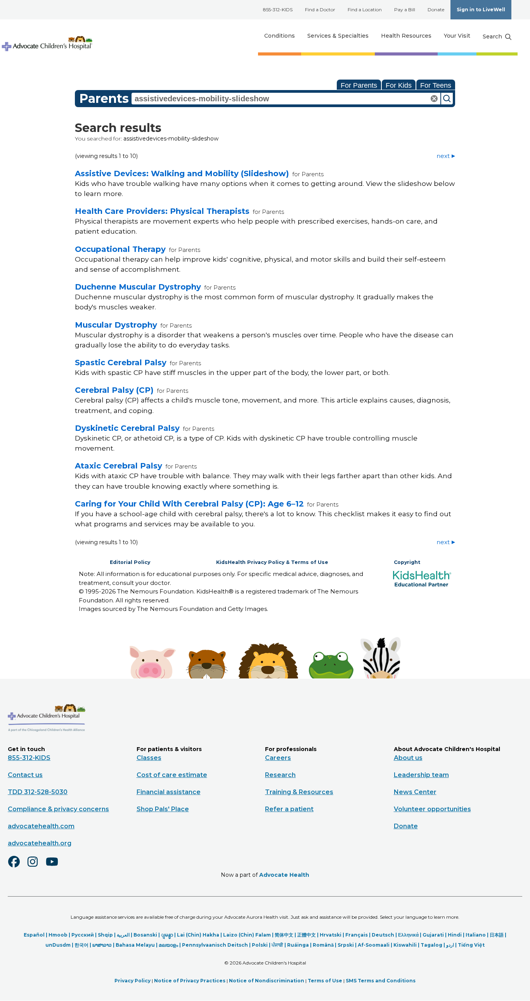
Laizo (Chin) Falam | (249, 935)
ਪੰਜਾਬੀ (277, 945)
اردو (450, 945)
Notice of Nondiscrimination (266, 981)
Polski (260, 945)
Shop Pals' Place (163, 809)
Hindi (455, 935)
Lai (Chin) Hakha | (200, 935)
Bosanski (145, 935)
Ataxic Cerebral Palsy (118, 465)
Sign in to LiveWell (481, 9)
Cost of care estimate (172, 775)
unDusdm (58, 945)
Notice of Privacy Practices (189, 981)
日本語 (497, 935)
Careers (278, 758)
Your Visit (457, 35)
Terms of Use (325, 981)
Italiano (476, 935)
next (443, 156)
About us (408, 758)
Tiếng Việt (471, 945)
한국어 (81, 945)
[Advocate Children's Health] (46, 35)
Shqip (105, 935)
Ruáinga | (300, 945)
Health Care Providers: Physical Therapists (162, 211)
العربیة (123, 935)
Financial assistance (169, 792)
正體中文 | (308, 935)
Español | (36, 935)
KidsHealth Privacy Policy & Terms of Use (272, 562)
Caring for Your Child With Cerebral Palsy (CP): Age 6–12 (189, 503)
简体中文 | (286, 935)
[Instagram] (36, 866)
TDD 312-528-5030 (38, 792)
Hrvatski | (332, 935)
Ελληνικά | (410, 935)
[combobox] (286, 98)
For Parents (359, 85)
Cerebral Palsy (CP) (114, 390)
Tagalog (431, 945)
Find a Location (365, 9)
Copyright (407, 562)
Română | (325, 945)
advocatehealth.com (41, 826)
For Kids (399, 85)
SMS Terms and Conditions (381, 981)
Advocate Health (284, 874)
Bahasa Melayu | (137, 945)
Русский (82, 935)
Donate (436, 9)
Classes (149, 758)
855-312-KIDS (278, 9)
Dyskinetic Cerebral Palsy (127, 428)
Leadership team (421, 775)
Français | (358, 935)
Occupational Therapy (120, 249)
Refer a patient (289, 809)
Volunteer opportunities (432, 809)
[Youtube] (55, 866)
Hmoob (58, 935)
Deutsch (383, 935)
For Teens (435, 85)
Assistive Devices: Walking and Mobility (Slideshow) (182, 173)
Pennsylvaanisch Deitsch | (217, 945)
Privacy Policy (132, 981)
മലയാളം (168, 945)
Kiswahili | (407, 945)
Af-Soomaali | (375, 945)
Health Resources (406, 35)
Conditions (279, 35)
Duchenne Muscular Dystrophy (138, 286)
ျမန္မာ (167, 935)
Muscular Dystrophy (116, 325)
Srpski (346, 945)
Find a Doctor (320, 9)
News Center (415, 792)
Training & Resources (299, 792)
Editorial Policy (130, 562)
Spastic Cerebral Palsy (120, 362)
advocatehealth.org (39, 843)
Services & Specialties (338, 35)
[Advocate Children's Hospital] (46, 742)
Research (280, 775)
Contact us (25, 775)
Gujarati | (435, 935)
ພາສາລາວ (102, 945)
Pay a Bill (404, 9)
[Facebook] (17, 866)
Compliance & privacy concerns (58, 809)
